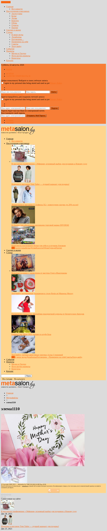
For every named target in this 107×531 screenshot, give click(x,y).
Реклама (10, 122)
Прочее (14, 28)
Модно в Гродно (18, 53)
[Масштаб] (10, 494)
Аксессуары (16, 13)
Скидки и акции (13, 30)
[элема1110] (43, 465)
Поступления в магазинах (17, 11)
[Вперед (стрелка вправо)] (5, 497)
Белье (13, 16)
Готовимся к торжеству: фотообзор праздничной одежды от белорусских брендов (47, 314)
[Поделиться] (5, 494)
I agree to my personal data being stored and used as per (33, 83)
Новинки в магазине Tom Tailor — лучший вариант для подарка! (40, 184)
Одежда (14, 25)
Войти (9, 69)
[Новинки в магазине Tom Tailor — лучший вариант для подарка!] (23, 182)
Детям (14, 18)
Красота (15, 21)
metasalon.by (25, 486)
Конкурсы (15, 58)
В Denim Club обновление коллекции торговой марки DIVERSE (40, 225)
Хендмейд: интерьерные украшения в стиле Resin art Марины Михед (42, 293)
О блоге (9, 120)
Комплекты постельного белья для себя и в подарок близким (38, 245)
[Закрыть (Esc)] (2, 494)
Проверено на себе (19, 42)
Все (13, 248)
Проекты (10, 51)
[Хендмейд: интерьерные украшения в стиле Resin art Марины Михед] (23, 291)
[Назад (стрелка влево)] (2, 497)
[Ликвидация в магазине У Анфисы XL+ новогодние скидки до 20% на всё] (23, 202)
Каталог (9, 60)
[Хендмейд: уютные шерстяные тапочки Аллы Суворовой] (23, 352)
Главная (9, 6)
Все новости (17, 9)
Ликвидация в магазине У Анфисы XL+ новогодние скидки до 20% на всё (44, 205)
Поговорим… (17, 39)
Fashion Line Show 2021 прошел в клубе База (31, 334)
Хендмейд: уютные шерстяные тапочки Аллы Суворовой (37, 355)
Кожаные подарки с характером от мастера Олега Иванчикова (39, 273)
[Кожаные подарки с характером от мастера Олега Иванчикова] (23, 271)
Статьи (9, 32)
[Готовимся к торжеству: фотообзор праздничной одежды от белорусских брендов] (23, 311)
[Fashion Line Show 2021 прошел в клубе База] (23, 332)
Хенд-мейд (16, 46)
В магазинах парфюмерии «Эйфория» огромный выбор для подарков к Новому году (49, 164)
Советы (14, 44)
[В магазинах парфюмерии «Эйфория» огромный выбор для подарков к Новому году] (23, 161)
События (10, 49)
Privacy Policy (56, 83)
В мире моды (17, 35)
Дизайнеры (16, 37)
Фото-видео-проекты (20, 56)
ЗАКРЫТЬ (6, 2)
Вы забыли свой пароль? (12, 94)
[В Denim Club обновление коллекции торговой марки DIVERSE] (23, 223)
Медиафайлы (12, 398)
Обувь (14, 23)
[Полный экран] (7, 494)
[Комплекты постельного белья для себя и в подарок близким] (23, 243)
